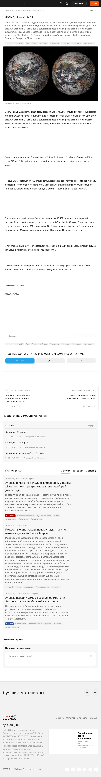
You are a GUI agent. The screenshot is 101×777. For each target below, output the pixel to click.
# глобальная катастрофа (40, 624)
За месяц (91, 471)
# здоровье (28, 587)
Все (45, 416)
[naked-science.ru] (96, 769)
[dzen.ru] (84, 769)
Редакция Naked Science (33, 10)
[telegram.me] (90, 769)
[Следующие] (95, 692)
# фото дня (89, 43)
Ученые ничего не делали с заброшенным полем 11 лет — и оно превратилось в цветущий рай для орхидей (38, 486)
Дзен (51, 361)
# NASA (19, 43)
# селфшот (76, 43)
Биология (10, 516)
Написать (79, 4)
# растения (11, 519)
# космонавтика (42, 587)
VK (81, 361)
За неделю (78, 471)
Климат (9, 624)
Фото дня (10, 43)
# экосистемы (36, 519)
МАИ (11, 587)
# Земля (43, 43)
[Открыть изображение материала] (50, 73)
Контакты (70, 718)
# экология (23, 519)
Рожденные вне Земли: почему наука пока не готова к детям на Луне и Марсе (35, 531)
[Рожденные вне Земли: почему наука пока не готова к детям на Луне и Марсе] (84, 539)
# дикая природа (44, 516)
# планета (54, 43)
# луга (56, 516)
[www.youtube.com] (79, 769)
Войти (94, 3)
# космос (56, 587)
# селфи (65, 43)
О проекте (82, 718)
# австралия (20, 624)
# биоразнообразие (25, 516)
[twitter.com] (67, 769)
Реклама (93, 718)
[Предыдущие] (87, 692)
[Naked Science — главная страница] (16, 3)
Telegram (20, 361)
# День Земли (31, 43)
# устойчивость (12, 627)
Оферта (60, 718)
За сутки (65, 471)
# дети (18, 587)
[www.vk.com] (73, 769)
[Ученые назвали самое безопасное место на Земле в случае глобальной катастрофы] (84, 607)
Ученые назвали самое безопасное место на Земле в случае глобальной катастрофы (35, 599)
